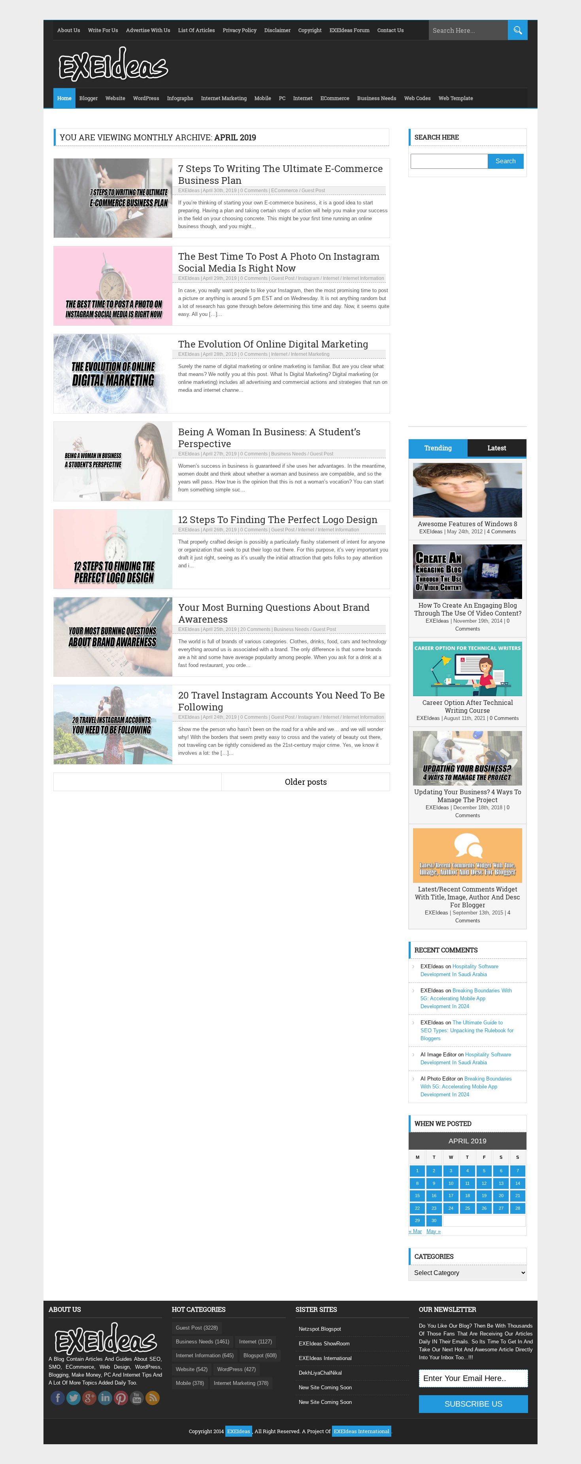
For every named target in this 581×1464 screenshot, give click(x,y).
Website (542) (192, 1369)
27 (501, 1208)
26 (484, 1208)
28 (517, 1208)
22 (417, 1208)
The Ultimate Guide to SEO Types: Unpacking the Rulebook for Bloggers (467, 1030)
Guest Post (313, 190)
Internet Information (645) (205, 1355)
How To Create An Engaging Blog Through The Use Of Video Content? (467, 609)
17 (451, 1195)
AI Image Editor (438, 1055)
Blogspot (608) (260, 1355)
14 (517, 1183)
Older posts (306, 781)
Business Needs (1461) (202, 1342)
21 (517, 1195)
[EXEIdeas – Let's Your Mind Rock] (112, 79)
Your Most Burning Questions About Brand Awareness (274, 613)
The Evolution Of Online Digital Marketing (273, 344)
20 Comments (255, 629)
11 (467, 1183)
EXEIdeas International (325, 1358)
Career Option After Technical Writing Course (468, 706)
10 (451, 1183)
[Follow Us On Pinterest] (121, 1407)
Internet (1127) (255, 1342)
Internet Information (363, 278)
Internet (331, 278)
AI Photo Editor (438, 1079)
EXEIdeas (189, 190)
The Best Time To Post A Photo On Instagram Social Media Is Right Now (279, 262)
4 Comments (501, 532)
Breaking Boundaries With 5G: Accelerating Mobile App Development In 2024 (466, 998)
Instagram (308, 278)
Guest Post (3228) (197, 1328)
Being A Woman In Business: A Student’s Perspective (269, 437)
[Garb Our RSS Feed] (152, 1407)
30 (434, 1220)
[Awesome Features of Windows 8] (467, 516)
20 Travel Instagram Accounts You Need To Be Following (281, 701)
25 (467, 1208)
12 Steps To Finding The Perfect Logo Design (277, 519)
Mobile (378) (190, 1383)
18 (467, 1195)
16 (434, 1195)
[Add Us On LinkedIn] (105, 1407)
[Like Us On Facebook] (58, 1407)
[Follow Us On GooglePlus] (89, 1407)
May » (433, 1231)
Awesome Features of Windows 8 (467, 523)
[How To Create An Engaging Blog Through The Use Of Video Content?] (467, 597)
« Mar (415, 1231)
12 (484, 1183)
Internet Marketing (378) (241, 1383)
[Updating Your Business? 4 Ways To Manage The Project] (467, 784)
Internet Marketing (310, 354)
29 (417, 1220)
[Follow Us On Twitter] (73, 1407)
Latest (497, 448)
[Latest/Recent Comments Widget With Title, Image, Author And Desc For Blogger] (467, 881)
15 (417, 1195)
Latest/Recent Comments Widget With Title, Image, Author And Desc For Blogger (467, 897)
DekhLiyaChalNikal (320, 1373)
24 (451, 1208)
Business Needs (288, 454)
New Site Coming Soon (325, 1387)
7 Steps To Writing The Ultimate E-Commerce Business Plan (280, 174)
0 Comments (254, 190)
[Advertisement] (467, 307)
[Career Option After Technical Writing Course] (467, 694)
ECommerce (284, 190)
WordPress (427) (236, 1369)
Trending (438, 448)
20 (501, 1195)
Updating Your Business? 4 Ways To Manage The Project (467, 796)
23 (434, 1208)
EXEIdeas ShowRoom (324, 1344)
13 (501, 1183)
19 (484, 1195)
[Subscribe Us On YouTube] (137, 1407)
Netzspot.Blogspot (320, 1329)
